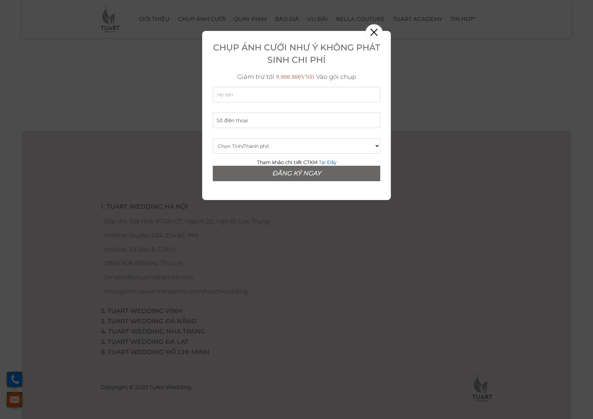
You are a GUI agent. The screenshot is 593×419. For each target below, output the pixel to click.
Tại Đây (327, 162)
